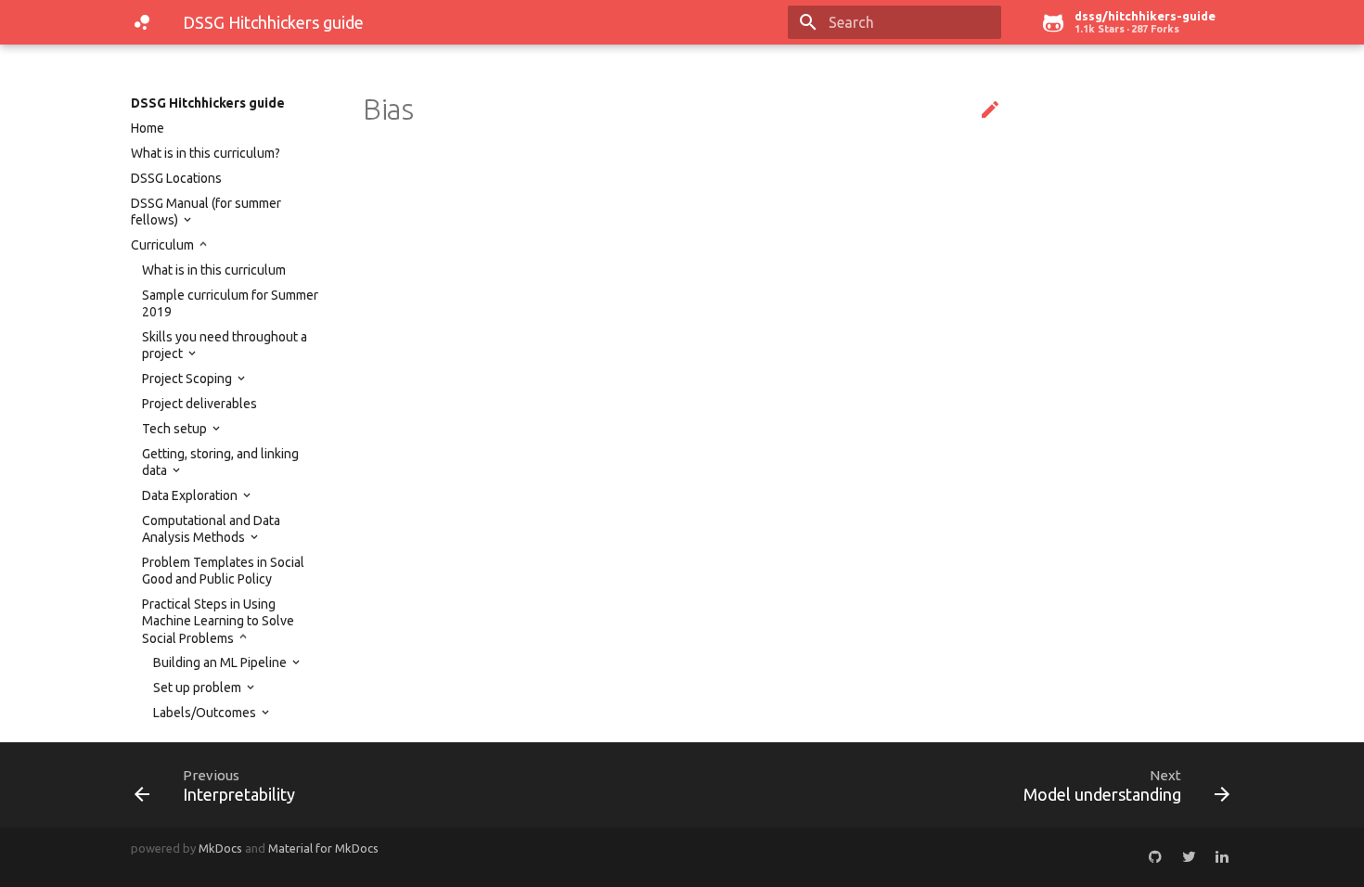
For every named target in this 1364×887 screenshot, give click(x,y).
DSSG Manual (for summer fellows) (206, 211)
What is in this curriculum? (205, 153)
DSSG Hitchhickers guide (208, 103)
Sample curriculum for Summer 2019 (230, 303)
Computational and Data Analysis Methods (211, 529)
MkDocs (220, 848)
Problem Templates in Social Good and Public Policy (223, 570)
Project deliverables (199, 403)
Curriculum (164, 245)
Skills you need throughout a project (224, 345)
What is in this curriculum (214, 270)
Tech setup (176, 428)
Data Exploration (191, 495)
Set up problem (198, 687)
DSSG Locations (176, 178)
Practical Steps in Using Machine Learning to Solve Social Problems (218, 621)
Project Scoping (188, 378)
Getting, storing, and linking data (220, 462)
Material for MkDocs (323, 848)
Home (147, 128)
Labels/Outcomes (206, 712)
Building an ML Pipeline (221, 662)
